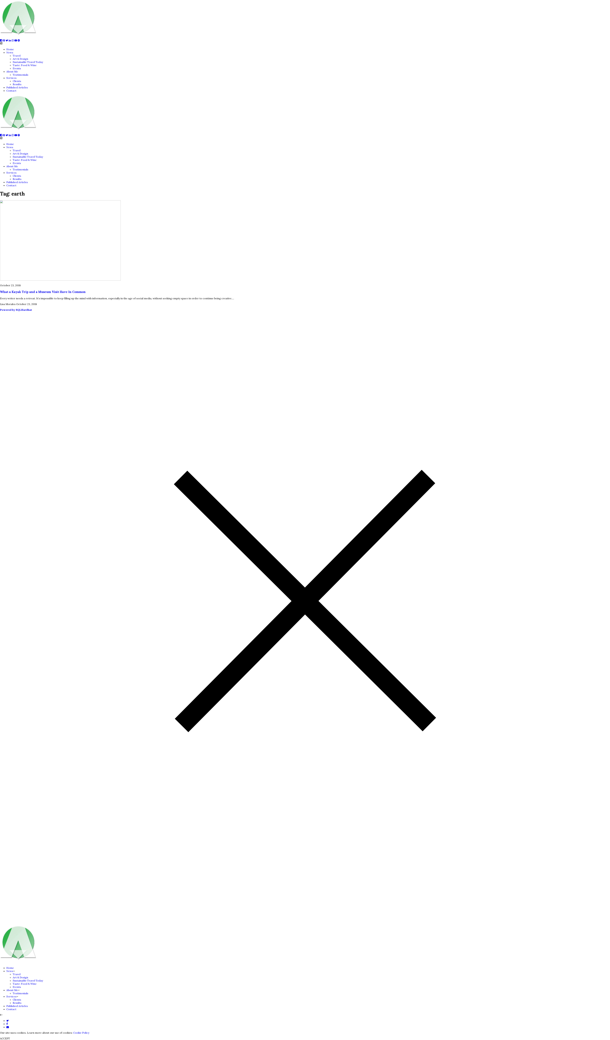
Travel (16, 55)
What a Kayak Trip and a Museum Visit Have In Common (43, 292)
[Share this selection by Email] (7, 1027)
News (9, 52)
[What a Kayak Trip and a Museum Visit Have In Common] (60, 279)
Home (10, 49)
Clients (17, 81)
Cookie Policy (81, 1032)
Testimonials (20, 74)
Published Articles (17, 87)
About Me (12, 71)
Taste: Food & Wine (25, 65)
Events (17, 68)
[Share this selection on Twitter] (7, 1020)
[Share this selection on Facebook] (7, 1023)
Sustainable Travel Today (28, 62)
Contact (11, 90)
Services (11, 77)
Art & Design (20, 58)
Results (17, 84)
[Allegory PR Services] (19, 37)
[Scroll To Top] (1, 1014)
